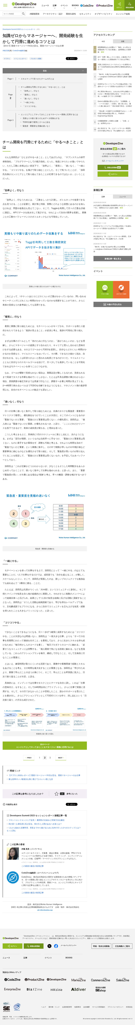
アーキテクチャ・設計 (53, 13)
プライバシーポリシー (115, 1007)
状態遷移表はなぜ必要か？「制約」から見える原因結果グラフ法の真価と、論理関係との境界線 (114, 49)
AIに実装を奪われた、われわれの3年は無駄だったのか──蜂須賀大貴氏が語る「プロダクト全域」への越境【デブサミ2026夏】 (115, 93)
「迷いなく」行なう (31, 98)
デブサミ (7, 58)
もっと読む (11, 830)
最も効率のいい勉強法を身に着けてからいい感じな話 (31, 779)
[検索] (23, 14)
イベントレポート (20, 58)
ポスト (72, 58)
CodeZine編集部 (19, 50)
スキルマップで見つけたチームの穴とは (37, 78)
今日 (103, 41)
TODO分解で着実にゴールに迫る (36, 122)
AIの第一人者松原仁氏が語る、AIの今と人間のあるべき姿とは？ (35, 823)
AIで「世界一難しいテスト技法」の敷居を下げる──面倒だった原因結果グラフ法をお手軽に (114, 58)
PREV (29, 757)
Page (10, 78)
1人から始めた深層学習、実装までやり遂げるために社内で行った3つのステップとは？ (45, 827)
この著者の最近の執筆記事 (32, 866)
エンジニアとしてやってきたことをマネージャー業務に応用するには (49, 114)
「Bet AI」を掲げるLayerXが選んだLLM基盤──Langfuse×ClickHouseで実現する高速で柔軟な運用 (115, 76)
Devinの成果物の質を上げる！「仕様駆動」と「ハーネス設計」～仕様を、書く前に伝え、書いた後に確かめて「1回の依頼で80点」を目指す (115, 103)
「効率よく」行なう (31, 90)
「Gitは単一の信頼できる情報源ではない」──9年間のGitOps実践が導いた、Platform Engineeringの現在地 (114, 113)
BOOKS (75, 5)
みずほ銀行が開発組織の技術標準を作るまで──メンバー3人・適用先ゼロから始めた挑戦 (112, 206)
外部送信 (129, 1007)
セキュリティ (85, 13)
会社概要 (86, 1007)
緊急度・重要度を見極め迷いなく (36, 126)
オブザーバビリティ (103, 13)
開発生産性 (71, 13)
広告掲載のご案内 (122, 946)
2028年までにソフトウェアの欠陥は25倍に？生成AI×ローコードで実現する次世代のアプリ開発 (115, 85)
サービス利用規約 (98, 1007)
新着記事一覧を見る (113, 258)
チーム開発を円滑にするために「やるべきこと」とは (43, 87)
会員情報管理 (67, 1007)
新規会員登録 (113, 167)
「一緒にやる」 (29, 102)
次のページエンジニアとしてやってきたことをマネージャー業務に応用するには (44, 745)
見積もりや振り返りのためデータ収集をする (41, 118)
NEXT (60, 757)
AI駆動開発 (34, 13)
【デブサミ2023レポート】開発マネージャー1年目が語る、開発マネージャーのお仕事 (44, 775)
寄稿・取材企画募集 (101, 946)
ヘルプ (43, 1007)
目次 (45, 70)
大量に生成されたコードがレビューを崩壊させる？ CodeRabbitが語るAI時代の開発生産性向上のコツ (115, 66)
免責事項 (77, 1007)
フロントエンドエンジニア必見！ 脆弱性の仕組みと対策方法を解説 (36, 820)
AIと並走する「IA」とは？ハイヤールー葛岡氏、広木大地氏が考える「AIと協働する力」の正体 (115, 129)
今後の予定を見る (114, 304)
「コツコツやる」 (30, 106)
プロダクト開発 (35, 58)
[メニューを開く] (5, 5)
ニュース (45, 5)
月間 (122, 41)
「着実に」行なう (30, 94)
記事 (55, 5)
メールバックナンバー (114, 160)
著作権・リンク (54, 1007)
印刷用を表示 (11, 804)
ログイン (114, 174)
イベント (64, 5)
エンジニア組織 (123, 13)
